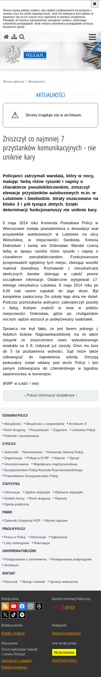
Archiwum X (77, 424)
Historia (59, 458)
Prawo (7, 512)
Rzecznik (11, 582)
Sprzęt (74, 458)
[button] (92, 37)
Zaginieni (60, 430)
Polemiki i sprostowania (21, 436)
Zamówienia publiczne (19, 550)
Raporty (61, 498)
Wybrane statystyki (69, 492)
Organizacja (13, 458)
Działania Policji (15, 415)
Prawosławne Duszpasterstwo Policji (31, 476)
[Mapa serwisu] (14, 37)
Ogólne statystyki (37, 492)
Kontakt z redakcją (12, 633)
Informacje (12, 492)
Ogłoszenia (59, 537)
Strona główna (13, 81)
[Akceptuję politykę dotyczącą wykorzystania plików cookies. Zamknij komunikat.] (94, 4)
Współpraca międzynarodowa (55, 464)
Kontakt (8, 573)
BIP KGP (70, 607)
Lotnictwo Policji (83, 430)
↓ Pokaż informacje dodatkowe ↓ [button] (51, 395)
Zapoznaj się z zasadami (16, 660)
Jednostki (11, 452)
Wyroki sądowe (56, 520)
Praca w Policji (13, 528)
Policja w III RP (38, 458)
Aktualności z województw (45, 424)
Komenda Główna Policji (65, 452)
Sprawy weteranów (64, 582)
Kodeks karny (14, 498)
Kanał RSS (5, 606)
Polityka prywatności (14, 667)
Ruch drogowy (15, 430)
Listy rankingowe (16, 543)
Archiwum (11, 565)
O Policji (9, 443)
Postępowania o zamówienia (25, 559)
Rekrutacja (42, 543)
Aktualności (36, 81)
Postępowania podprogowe (71, 559)
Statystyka (11, 483)
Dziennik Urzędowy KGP (22, 520)
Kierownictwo (33, 452)
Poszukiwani (39, 430)
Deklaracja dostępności (66, 633)
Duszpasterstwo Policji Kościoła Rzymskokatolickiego (43, 470)
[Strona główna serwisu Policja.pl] (6, 37)
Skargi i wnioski (33, 582)
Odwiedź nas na (13, 606)
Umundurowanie (16, 464)
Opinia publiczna (16, 504)
